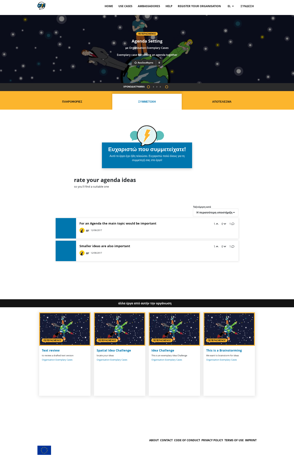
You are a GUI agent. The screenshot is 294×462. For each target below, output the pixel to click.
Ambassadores (149, 6)
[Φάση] (148, 86)
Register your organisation (199, 6)
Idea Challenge (162, 350)
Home (109, 6)
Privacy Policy (212, 440)
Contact (166, 440)
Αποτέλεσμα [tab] (222, 101)
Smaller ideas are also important (104, 246)
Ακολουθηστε (145, 62)
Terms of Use (234, 440)
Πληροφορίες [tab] (72, 101)
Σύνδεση (247, 6)
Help (169, 6)
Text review (51, 350)
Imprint (251, 440)
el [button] (229, 6)
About (154, 440)
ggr (87, 230)
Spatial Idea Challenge (114, 350)
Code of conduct (187, 440)
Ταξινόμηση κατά (202, 206)
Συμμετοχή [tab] (147, 101)
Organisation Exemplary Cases (149, 48)
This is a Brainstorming (224, 350)
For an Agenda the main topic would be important (117, 223)
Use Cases (125, 6)
